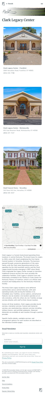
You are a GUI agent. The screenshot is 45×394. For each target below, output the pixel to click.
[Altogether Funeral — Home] (3, 3)
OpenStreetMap (11, 247)
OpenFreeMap (19, 245)
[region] (22, 227)
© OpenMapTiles (28, 245)
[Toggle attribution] (40, 245)
